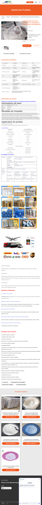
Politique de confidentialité (3, 503)
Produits (8, 16)
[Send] (39, 503)
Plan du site (8, 503)
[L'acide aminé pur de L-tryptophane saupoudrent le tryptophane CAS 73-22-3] (31, 429)
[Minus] (39, 479)
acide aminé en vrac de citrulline (18, 382)
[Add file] (20, 503)
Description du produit (25, 53)
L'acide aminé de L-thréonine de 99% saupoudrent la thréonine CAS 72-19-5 (11, 440)
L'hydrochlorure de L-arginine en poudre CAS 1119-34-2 (10, 467)
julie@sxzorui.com (7, 488)
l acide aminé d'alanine (21, 384)
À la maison (3, 17)
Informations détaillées (9, 53)
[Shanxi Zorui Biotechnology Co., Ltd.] (7, 2)
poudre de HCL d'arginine (7, 384)
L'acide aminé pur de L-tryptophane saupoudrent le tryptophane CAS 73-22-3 (31, 440)
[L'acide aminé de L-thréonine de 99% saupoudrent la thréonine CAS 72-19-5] (10, 429)
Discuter (30, 2)
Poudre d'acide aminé (15, 16)
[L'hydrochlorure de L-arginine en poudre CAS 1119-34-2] (10, 456)
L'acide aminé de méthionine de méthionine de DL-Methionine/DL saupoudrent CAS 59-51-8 (31, 414)
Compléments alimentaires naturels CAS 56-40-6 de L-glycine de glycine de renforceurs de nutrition (10, 414)
